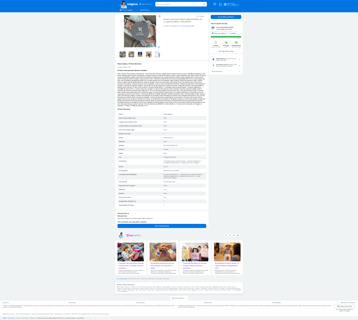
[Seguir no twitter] (226, 235)
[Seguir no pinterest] (237, 235)
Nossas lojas (72, 302)
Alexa (228, 290)
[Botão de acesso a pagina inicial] (128, 4)
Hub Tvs (174, 287)
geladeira (215, 287)
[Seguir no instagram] (233, 235)
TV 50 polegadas (236, 290)
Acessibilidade (276, 302)
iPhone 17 (127, 287)
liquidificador (174, 290)
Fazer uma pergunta (162, 226)
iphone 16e (182, 288)
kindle (142, 288)
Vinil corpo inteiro (150, 278)
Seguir (233, 33)
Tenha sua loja (140, 302)
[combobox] (181, 4)
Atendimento (144, 10)
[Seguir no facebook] (230, 235)
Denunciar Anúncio (217, 71)
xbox (228, 287)
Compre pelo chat (345, 306)
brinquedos (11, 318)
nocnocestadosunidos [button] (187, 26)
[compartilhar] (158, 47)
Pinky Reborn (167, 114)
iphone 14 (187, 287)
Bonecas (32, 318)
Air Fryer (197, 287)
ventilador (204, 288)
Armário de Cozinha (220, 290)
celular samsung (173, 288)
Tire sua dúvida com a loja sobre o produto (131, 222)
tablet (119, 290)
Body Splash (131, 290)
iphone (233, 287)
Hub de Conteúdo (147, 287)
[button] (204, 4)
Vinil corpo (159, 278)
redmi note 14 (143, 290)
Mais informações (178, 298)
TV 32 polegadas (122, 291)
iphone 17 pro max (150, 288)
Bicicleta (124, 290)
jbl (136, 290)
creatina (119, 288)
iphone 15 (180, 287)
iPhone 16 (134, 287)
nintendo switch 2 (213, 288)
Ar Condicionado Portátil (232, 288)
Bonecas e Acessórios (22, 318)
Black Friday (120, 287)
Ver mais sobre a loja (226, 51)
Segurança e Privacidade (348, 302)
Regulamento (208, 302)
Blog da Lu (6, 302)
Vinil (142, 278)
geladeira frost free (198, 290)
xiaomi (198, 288)
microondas (135, 288)
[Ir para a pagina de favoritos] (214, 4)
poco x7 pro (222, 287)
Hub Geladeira (166, 287)
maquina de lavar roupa (162, 290)
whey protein (127, 288)
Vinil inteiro (166, 278)
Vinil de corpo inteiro (134, 278)
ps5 (192, 287)
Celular (222, 288)
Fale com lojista (219, 33)
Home (5, 318)
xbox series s (191, 288)
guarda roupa (186, 290)
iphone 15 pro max (162, 288)
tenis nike (151, 290)
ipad (180, 290)
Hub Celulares (157, 287)
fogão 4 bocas (209, 290)
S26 (139, 287)
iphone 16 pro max (206, 287)
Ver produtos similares (226, 17)
